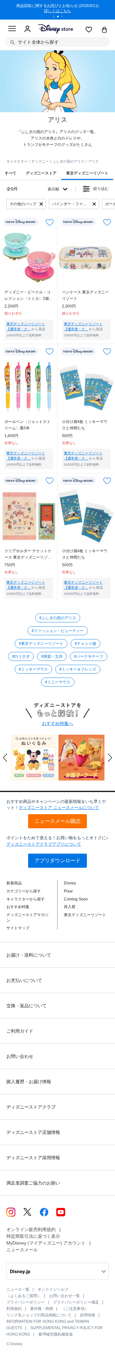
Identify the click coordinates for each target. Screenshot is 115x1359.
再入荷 (69, 907)
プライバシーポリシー (25, 1302)
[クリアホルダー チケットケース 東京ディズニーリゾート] (28, 515)
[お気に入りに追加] (50, 222)
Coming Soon (76, 899)
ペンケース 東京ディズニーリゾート (85, 295)
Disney (70, 883)
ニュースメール (22, 1249)
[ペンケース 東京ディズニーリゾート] (86, 257)
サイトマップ (17, 928)
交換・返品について (26, 1005)
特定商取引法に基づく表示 (33, 1236)
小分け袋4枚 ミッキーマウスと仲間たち (84, 424)
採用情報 (87, 1315)
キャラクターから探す (25, 899)
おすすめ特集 (17, 907)
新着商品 (14, 883)
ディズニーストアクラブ (31, 1107)
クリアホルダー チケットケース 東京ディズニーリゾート (27, 555)
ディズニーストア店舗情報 (33, 1132)
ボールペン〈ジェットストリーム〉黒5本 (27, 424)
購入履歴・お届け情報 (28, 1081)
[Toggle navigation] (12, 29)
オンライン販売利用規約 (31, 1229)
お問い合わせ (19, 1056)
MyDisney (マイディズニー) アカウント (46, 1242)
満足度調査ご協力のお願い (33, 1183)
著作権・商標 (41, 1308)
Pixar (68, 891)
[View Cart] (104, 30)
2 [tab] (60, 17)
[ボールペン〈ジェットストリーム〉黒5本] (28, 386)
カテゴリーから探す (23, 891)
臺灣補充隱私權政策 (55, 1334)
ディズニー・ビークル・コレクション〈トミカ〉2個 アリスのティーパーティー (27, 296)
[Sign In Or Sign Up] (27, 29)
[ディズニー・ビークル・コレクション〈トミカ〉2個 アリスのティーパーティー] (28, 257)
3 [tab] (64, 17)
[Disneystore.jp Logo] (55, 28)
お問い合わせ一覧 (64, 1296)
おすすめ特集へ (57, 723)
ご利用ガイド (19, 1031)
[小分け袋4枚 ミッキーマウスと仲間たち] (86, 386)
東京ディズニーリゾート (85, 915)
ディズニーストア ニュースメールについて (59, 807)
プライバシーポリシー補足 (76, 1302)
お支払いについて (24, 980)
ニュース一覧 (17, 1289)
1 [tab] (56, 17)
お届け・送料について (28, 955)
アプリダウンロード (57, 860)
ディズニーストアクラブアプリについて (43, 844)
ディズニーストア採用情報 (33, 1157)
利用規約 (14, 1308)
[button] (5, 758)
